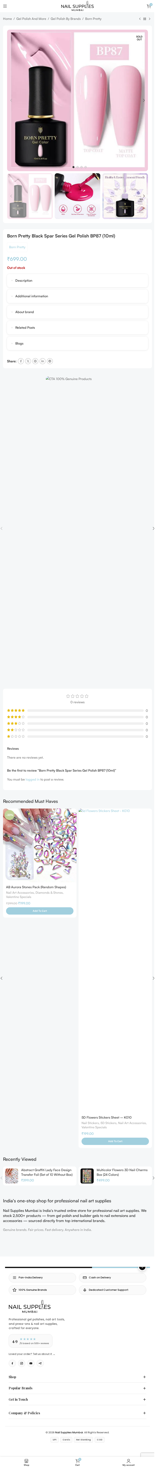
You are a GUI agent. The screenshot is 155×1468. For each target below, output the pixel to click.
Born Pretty (93, 19)
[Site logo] (77, 6)
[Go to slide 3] (82, 167)
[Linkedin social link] (43, 361)
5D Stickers (108, 1123)
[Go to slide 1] (73, 167)
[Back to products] (144, 19)
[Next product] (149, 19)
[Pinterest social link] (35, 361)
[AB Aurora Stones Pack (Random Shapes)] (39, 845)
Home (7, 19)
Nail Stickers (90, 1123)
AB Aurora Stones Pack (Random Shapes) (36, 887)
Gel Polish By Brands (66, 19)
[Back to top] (142, 1267)
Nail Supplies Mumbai (68, 1428)
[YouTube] (31, 1363)
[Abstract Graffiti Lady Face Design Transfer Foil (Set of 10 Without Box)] (11, 1175)
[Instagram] (21, 1363)
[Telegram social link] (50, 361)
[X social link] (28, 361)
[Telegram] (40, 1363)
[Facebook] (12, 1363)
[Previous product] (139, 19)
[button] (11, 100)
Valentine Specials (18, 897)
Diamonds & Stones (49, 893)
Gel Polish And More (31, 19)
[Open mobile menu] (5, 6)
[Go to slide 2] (77, 167)
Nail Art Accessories (20, 893)
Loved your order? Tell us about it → (32, 1354)
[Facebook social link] (21, 361)
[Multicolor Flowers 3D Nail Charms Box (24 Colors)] (87, 1175)
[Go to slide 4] (86, 167)
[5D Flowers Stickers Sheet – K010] (115, 961)
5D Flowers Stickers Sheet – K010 (107, 1117)
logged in (33, 779)
